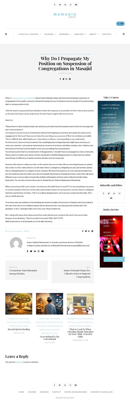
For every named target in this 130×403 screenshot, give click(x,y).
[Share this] (60, 79)
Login (121, 23)
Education (24, 318)
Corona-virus (56, 54)
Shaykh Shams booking (75, 392)
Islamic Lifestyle (55, 326)
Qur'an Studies (15, 326)
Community (44, 54)
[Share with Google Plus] (66, 79)
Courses (49, 34)
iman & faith (42, 326)
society (56, 329)
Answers (64, 34)
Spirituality (46, 333)
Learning (87, 326)
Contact (107, 34)
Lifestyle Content (29, 34)
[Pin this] (69, 79)
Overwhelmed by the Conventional (49, 337)
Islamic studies (23, 322)
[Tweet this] (63, 79)
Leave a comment (15, 231)
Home (21, 392)
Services (79, 34)
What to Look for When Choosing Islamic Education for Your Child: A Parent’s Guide (80, 333)
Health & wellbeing (82, 54)
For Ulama (68, 54)
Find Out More (112, 170)
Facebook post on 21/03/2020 (23, 98)
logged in (19, 362)
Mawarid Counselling (102, 392)
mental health (45, 329)
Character (44, 318)
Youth (26, 326)
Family (49, 322)
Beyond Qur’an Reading (19, 329)
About (93, 34)
